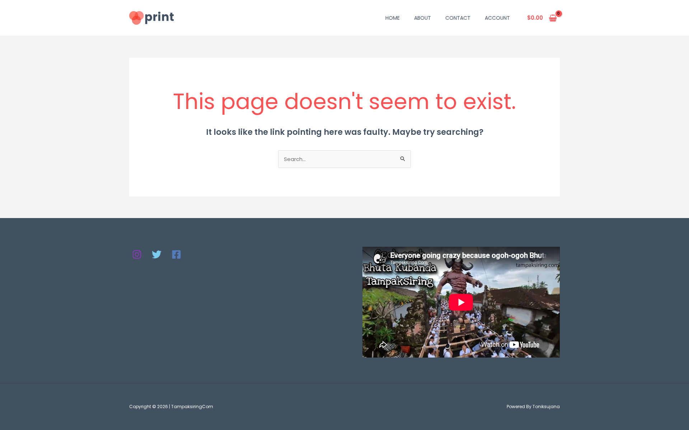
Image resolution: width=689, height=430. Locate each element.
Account (497, 18)
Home (392, 18)
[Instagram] (137, 254)
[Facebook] (176, 254)
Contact (457, 18)
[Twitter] (156, 254)
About (422, 18)
